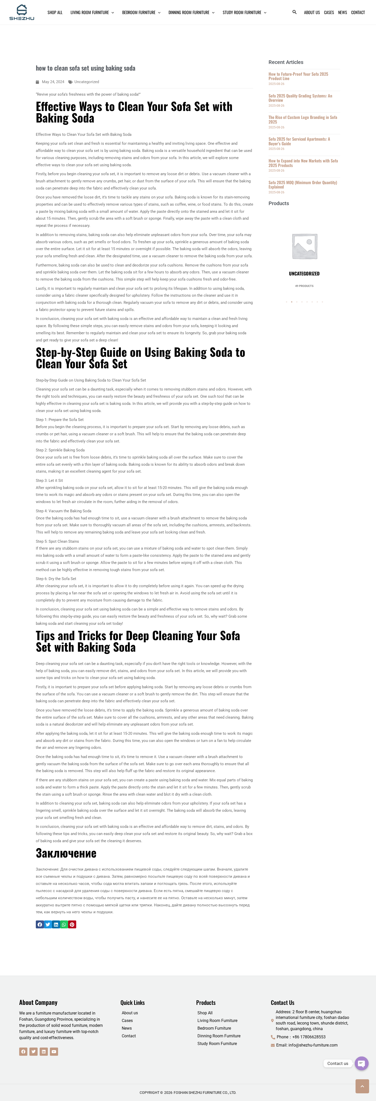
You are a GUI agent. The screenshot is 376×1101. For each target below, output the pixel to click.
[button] (40, 924)
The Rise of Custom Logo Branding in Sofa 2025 (303, 119)
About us (130, 1012)
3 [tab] (296, 302)
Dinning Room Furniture (218, 1035)
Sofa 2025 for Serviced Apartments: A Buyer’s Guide (299, 141)
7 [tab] (317, 302)
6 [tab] (312, 302)
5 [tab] (306, 302)
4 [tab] (301, 302)
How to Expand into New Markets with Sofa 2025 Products (303, 163)
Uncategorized (86, 82)
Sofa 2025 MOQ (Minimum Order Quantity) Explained (303, 184)
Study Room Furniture (217, 1043)
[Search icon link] (294, 13)
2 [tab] (291, 302)
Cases (127, 1020)
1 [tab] (286, 302)
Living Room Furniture (217, 1020)
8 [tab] (322, 302)
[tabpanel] (304, 249)
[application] (111, 12)
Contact (129, 1035)
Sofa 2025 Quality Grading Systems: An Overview (300, 98)
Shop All (205, 1012)
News (127, 1028)
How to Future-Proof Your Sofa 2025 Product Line (298, 76)
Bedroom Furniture (214, 1028)
